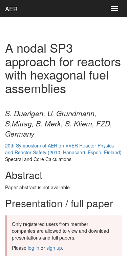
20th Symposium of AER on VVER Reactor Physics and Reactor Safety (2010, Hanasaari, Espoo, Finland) (63, 149)
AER (11, 8)
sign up (54, 247)
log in (33, 247)
